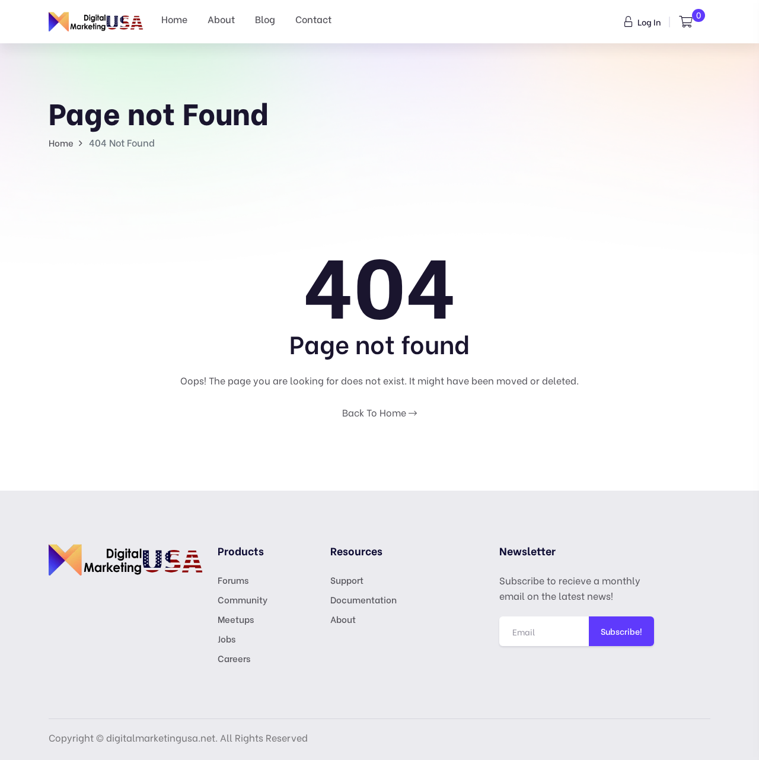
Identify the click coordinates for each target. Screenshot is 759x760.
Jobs (226, 638)
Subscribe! (621, 631)
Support (346, 579)
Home (174, 19)
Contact (313, 19)
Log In (648, 21)
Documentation (363, 599)
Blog (265, 19)
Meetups (236, 618)
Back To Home (375, 412)
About (221, 19)
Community (242, 599)
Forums (233, 579)
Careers (234, 657)
